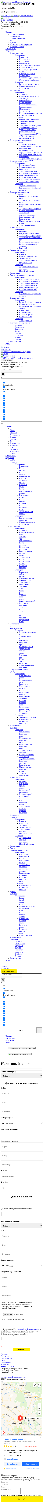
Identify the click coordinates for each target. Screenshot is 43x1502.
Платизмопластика (26, 211)
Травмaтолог (20, 327)
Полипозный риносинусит (29, 180)
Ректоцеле (23, 231)
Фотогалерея (15, 36)
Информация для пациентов (21, 45)
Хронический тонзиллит (29, 182)
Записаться (8, 971)
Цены (8, 344)
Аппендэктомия (25, 321)
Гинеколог (19, 333)
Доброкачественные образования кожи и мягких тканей (30, 306)
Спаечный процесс (26, 115)
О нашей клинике (17, 34)
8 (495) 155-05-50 (7, 1366)
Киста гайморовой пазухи (29, 173)
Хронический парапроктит (29, 236)
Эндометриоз (24, 111)
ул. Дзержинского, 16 (25, 358)
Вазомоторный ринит (27, 165)
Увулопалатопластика (27, 186)
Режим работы (7, 360)
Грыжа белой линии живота (30, 302)
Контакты (5, 968)
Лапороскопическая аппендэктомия (27, 87)
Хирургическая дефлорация (30, 126)
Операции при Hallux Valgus (30, 155)
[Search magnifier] (3, 374)
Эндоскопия (15, 273)
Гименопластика (25, 101)
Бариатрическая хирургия (29, 84)
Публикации (15, 42)
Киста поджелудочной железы (25, 491)
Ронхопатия (23, 169)
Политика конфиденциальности (13, 1377)
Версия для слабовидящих (21, 1054)
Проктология (15, 227)
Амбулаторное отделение (20, 323)
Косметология (15, 342)
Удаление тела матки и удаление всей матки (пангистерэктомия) (28, 130)
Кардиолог (19, 329)
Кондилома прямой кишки (29, 234)
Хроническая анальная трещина (24, 809)
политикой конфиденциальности (28, 1329)
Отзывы (4, 966)
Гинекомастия (24, 63)
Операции (19, 82)
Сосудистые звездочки (28, 256)
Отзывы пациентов (17, 38)
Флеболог (18, 337)
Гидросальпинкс (25, 107)
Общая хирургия (16, 53)
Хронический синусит (28, 171)
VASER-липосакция (27, 225)
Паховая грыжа (25, 312)
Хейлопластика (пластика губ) (25, 740)
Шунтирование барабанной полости (25, 721)
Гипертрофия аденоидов (28, 175)
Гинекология (15, 90)
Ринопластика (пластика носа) (24, 734)
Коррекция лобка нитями (29, 119)
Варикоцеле (24, 57)
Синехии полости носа (28, 177)
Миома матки (24, 109)
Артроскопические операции (30, 159)
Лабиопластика (25, 123)
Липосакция (24, 213)
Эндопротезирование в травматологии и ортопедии (30, 145)
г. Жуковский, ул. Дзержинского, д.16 (22, 1048)
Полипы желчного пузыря (29, 65)
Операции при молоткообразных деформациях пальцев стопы (30, 150)
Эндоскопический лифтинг (30, 209)
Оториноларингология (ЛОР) (21, 161)
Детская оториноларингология (22, 275)
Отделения (10, 51)
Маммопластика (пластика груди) (25, 769)
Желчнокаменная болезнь (29, 80)
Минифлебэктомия (26, 271)
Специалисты (11, 49)
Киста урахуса (24, 61)
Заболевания (20, 55)
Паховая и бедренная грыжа (30, 78)
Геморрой (23, 248)
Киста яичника (25, 103)
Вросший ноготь (25, 317)
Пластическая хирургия (19, 192)
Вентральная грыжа (27, 74)
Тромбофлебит (25, 258)
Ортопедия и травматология (21, 140)
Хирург (18, 331)
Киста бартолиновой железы (30, 113)
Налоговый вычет (17, 47)
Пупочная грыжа (26, 67)
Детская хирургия (17, 298)
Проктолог (19, 335)
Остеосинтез (24, 157)
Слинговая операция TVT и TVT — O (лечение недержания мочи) (30, 136)
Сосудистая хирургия (18, 250)
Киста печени (24, 59)
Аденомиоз (23, 94)
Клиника (9, 32)
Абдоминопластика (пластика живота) (27, 216)
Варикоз (22, 254)
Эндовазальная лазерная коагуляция (25, 840)
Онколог (18, 339)
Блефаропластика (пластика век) (26, 746)
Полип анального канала (29, 242)
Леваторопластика (26, 121)
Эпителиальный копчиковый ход (25, 796)
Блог (12, 40)
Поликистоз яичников (28, 105)
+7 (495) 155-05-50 (8, 358)
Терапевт (18, 325)
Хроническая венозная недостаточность (28, 262)
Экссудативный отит (27, 167)
